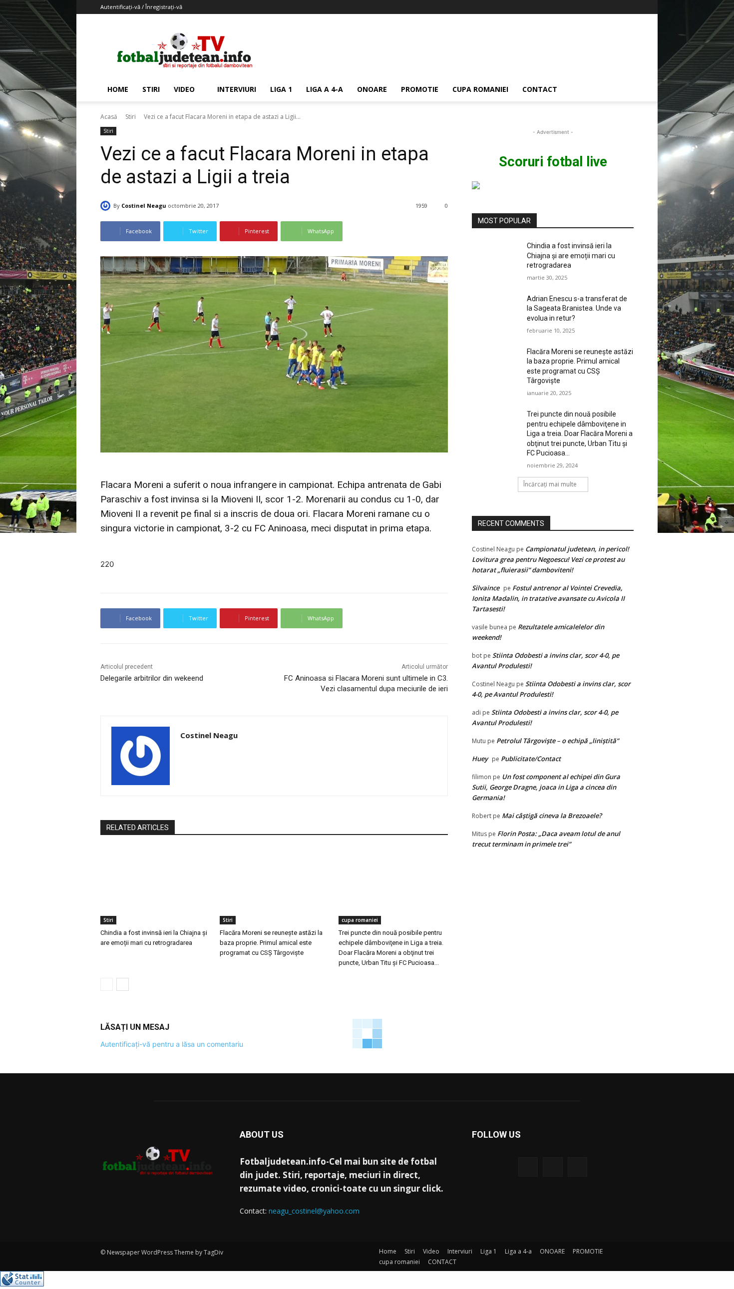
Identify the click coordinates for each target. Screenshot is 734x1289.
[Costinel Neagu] (106, 206)
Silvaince (485, 587)
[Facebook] (528, 1167)
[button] (622, 90)
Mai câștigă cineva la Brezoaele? (552, 815)
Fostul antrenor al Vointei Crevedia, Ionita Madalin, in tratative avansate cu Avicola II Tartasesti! (548, 598)
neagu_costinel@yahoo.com (314, 1211)
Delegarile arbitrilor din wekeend (151, 678)
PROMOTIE (419, 89)
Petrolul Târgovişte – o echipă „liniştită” (557, 740)
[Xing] (184, 753)
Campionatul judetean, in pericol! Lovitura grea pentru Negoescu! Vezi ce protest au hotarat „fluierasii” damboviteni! (550, 559)
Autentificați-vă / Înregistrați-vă (141, 6)
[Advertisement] (452, 50)
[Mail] (552, 1167)
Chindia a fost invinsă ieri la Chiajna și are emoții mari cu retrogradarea (571, 255)
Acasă (108, 116)
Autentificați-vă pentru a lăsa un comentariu (171, 1044)
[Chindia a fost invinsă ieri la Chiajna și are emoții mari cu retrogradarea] (155, 886)
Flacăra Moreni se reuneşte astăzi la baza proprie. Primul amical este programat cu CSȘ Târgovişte (271, 942)
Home (117, 89)
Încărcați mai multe (550, 484)
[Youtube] (577, 1167)
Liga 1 (281, 89)
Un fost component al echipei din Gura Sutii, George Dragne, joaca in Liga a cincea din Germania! (546, 787)
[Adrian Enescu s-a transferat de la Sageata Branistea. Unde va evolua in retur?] (496, 311)
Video (184, 89)
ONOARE (372, 89)
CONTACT (539, 89)
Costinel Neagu (143, 205)
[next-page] (122, 984)
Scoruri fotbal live (553, 162)
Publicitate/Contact (531, 758)
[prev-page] (106, 984)
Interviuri (236, 89)
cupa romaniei (480, 89)
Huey (480, 758)
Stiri (151, 89)
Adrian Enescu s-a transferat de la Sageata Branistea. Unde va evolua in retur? (577, 308)
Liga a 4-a (324, 89)
